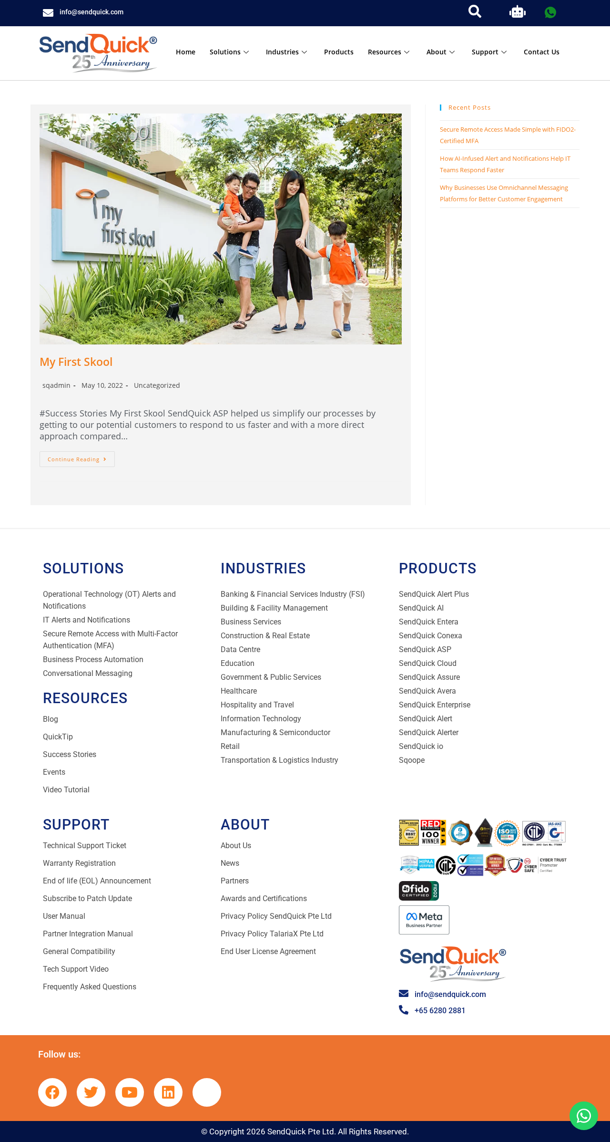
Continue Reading (81, 457)
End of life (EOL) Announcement (97, 880)
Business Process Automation (93, 659)
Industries (282, 51)
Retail (230, 746)
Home (185, 51)
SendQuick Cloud (428, 663)
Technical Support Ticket (84, 845)
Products (339, 51)
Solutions (225, 51)
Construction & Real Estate (265, 635)
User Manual (64, 916)
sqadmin (56, 385)
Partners (235, 880)
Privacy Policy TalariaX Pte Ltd (272, 933)
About (437, 51)
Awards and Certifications (264, 898)
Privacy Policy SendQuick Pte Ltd (276, 916)
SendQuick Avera (427, 691)
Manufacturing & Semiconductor (275, 732)
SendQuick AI (421, 608)
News (230, 863)
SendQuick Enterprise (434, 704)
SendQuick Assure (429, 677)
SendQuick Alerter (428, 732)
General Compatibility (79, 951)
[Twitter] (91, 1092)
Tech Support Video (76, 969)
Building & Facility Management (274, 608)
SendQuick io (421, 746)
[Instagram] (207, 1092)
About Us (236, 845)
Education (237, 663)
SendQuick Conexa (430, 635)
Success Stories (69, 754)
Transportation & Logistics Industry (279, 760)
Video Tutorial (66, 789)
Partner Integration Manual (88, 933)
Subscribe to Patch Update (87, 898)
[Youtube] (129, 1092)
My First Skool (76, 361)
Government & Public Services (271, 677)
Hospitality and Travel (257, 704)
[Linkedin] (168, 1092)
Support (485, 51)
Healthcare (239, 691)
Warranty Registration (79, 863)
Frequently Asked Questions (89, 986)
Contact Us (541, 51)
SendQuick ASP (425, 649)
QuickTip (58, 736)
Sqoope (412, 760)
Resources (384, 51)
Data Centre (240, 649)
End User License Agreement (268, 951)
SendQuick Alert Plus (434, 594)
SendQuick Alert (425, 718)
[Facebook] (52, 1092)
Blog (50, 719)
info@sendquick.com (91, 12)
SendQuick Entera (428, 621)
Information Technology (261, 718)
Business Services (251, 621)
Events (54, 772)
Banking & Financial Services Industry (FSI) (293, 594)
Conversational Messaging (87, 673)
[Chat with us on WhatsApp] (583, 1115)
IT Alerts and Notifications (86, 619)
